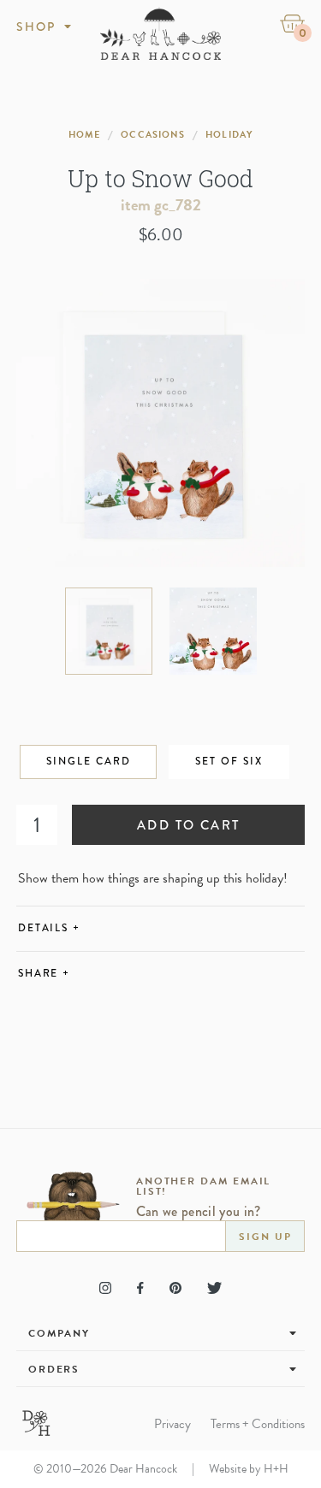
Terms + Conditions (258, 1424)
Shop (36, 26)
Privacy (172, 1424)
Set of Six (228, 761)
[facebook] (140, 1288)
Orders (54, 1369)
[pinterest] (175, 1288)
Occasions (153, 134)
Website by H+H (248, 1469)
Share (44, 973)
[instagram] (105, 1288)
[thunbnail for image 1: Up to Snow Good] (108, 631)
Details (49, 928)
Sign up (265, 1236)
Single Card (88, 761)
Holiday (229, 134)
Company (59, 1333)
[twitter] (214, 1288)
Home (84, 134)
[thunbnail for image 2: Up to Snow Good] (213, 631)
